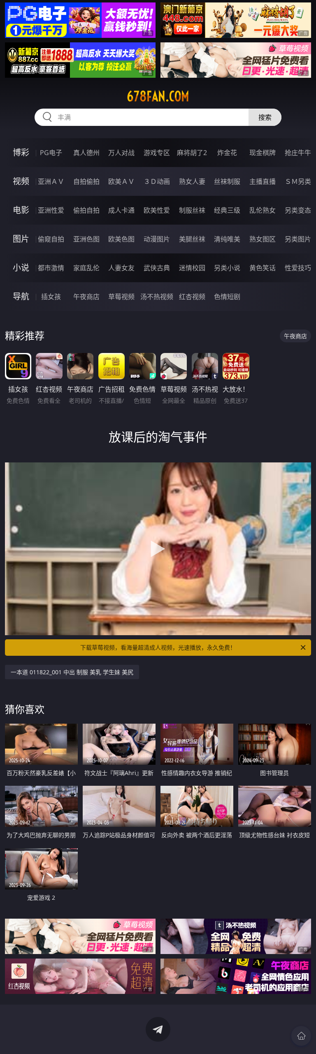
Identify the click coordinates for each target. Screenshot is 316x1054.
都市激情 (51, 267)
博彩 (21, 152)
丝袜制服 (227, 181)
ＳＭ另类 (298, 181)
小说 (21, 267)
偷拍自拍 (86, 210)
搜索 (265, 117)
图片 (21, 238)
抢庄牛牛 (298, 152)
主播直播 (262, 181)
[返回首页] (301, 1036)
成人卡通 (121, 210)
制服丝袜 (192, 210)
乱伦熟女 (262, 210)
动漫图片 (157, 239)
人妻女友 (121, 267)
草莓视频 (121, 296)
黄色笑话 (262, 267)
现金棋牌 (262, 152)
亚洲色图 (86, 239)
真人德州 (86, 152)
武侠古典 (157, 267)
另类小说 (227, 267)
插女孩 (51, 296)
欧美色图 (121, 239)
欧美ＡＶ (121, 181)
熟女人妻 (192, 181)
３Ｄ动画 (157, 181)
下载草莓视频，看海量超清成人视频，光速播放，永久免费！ (158, 647)
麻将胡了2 (192, 152)
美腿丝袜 (192, 239)
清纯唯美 (227, 239)
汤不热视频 (156, 296)
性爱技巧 (298, 267)
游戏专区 (157, 152)
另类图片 (298, 239)
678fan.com (158, 96)
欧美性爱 (157, 210)
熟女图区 (262, 239)
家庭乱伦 (86, 267)
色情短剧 (227, 296)
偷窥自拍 (51, 239)
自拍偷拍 (86, 181)
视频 (21, 181)
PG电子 (51, 152)
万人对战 (121, 152)
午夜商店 (86, 296)
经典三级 (227, 210)
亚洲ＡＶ (51, 181)
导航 (21, 296)
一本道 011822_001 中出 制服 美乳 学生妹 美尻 (72, 672)
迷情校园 (192, 267)
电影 (21, 210)
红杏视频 (192, 296)
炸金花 (227, 152)
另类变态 (298, 210)
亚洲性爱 (51, 210)
